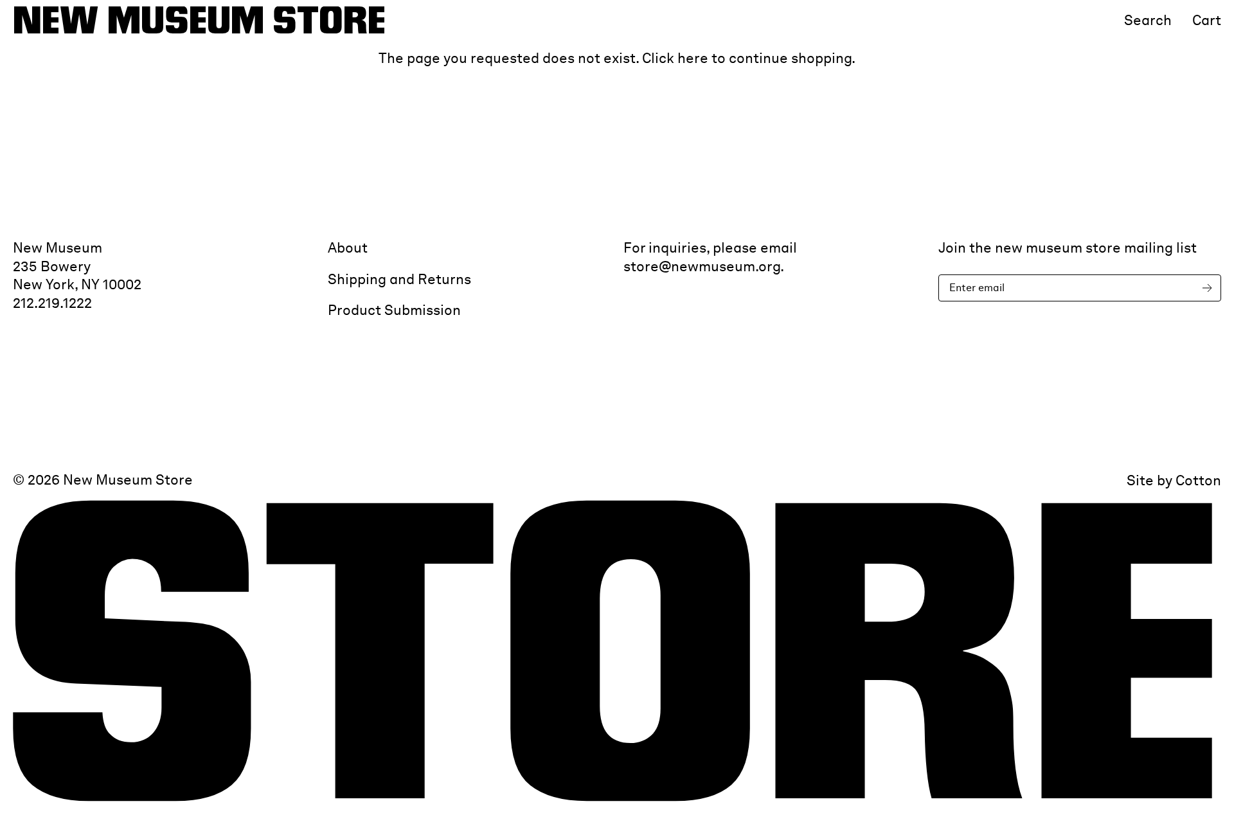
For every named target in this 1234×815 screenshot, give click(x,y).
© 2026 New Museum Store (103, 479)
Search (1148, 20)
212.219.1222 (52, 302)
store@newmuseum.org (701, 266)
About (348, 247)
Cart (1206, 20)
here (692, 57)
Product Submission (394, 309)
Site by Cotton (1174, 480)
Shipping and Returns (399, 279)
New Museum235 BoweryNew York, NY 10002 (77, 265)
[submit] (1209, 288)
